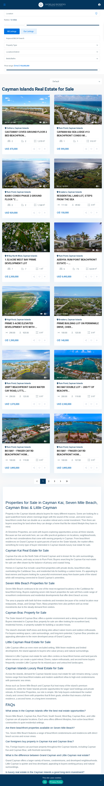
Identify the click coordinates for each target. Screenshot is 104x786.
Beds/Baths (10, 59)
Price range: (8, 66)
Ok (45, 782)
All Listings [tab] (11, 31)
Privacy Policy (56, 782)
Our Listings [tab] (29, 31)
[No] (100, 780)
